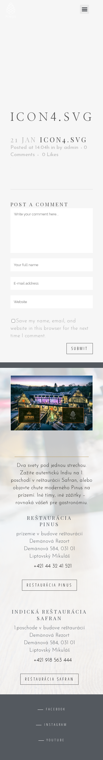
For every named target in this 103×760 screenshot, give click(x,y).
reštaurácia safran (49, 679)
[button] (84, 9)
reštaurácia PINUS (49, 585)
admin (71, 147)
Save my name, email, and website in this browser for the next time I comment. (49, 329)
